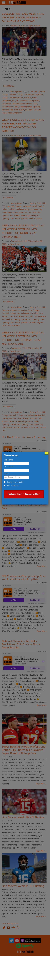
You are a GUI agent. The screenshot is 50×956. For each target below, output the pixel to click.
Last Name (8, 466)
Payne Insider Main (15, 482)
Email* (6, 473)
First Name (8, 459)
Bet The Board (13, 485)
